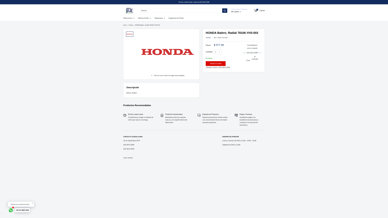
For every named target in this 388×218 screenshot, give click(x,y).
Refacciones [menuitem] (127, 18)
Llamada (255, 59)
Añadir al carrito (215, 63)
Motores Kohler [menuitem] (143, 18)
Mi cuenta (235, 12)
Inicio (125, 25)
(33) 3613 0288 (224, 67)
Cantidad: (209, 52)
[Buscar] (224, 10)
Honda (131, 25)
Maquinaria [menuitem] (159, 18)
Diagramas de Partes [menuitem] (176, 18)
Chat (248, 60)
